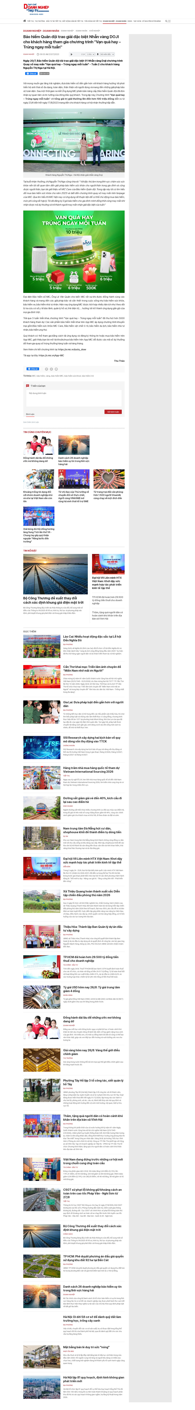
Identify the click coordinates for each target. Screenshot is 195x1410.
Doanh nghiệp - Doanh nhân (41, 30)
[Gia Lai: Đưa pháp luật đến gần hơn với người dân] (41, 712)
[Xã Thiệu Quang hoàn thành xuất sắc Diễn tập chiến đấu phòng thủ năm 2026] (41, 901)
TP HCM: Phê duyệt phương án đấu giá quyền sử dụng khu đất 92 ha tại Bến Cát (93, 1258)
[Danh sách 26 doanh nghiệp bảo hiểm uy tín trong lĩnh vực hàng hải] (74, 445)
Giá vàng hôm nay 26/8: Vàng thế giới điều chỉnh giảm (91, 1052)
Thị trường (68, 1058)
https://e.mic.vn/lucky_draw (72, 349)
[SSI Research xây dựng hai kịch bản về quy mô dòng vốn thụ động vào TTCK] (41, 747)
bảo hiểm (41, 376)
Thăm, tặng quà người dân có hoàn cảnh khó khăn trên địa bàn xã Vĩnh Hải (107, 615)
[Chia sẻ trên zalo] (51, 369)
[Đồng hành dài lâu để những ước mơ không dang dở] (38, 445)
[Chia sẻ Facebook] (31, 74)
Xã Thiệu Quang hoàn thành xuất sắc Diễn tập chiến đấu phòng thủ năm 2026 (91, 893)
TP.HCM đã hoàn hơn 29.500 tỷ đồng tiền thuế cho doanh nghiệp (107, 600)
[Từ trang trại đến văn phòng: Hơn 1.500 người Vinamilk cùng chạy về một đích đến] (109, 479)
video (129, 21)
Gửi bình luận (113, 412)
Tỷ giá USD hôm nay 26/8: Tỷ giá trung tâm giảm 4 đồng (91, 989)
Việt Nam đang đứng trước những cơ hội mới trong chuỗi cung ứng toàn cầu (93, 1161)
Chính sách (68, 1234)
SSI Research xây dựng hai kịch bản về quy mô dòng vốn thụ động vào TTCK (91, 739)
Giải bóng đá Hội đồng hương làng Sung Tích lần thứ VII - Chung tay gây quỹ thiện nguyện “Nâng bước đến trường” (38, 535)
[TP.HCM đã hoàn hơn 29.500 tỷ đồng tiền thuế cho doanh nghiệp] (41, 966)
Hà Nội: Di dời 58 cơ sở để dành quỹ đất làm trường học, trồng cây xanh (92, 1318)
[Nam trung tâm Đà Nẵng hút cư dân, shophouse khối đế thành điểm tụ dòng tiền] (41, 838)
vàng (48, 376)
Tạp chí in (137, 21)
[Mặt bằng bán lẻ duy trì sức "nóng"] (41, 1357)
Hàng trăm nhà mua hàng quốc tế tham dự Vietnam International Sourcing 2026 (91, 769)
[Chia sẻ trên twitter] (46, 369)
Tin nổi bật (30, 550)
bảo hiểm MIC (57, 376)
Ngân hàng (68, 995)
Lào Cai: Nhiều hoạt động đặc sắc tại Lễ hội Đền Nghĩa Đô (92, 638)
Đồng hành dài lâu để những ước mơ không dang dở (38, 459)
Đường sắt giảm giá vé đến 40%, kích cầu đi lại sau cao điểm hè (92, 800)
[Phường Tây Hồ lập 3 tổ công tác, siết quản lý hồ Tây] (41, 1090)
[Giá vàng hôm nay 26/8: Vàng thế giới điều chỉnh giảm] (41, 1060)
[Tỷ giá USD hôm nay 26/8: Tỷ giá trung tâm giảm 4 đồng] (41, 997)
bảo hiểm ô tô (88, 376)
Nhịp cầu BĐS (68, 1351)
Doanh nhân (81, 31)
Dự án (65, 836)
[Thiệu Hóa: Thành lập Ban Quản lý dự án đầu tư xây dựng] (41, 936)
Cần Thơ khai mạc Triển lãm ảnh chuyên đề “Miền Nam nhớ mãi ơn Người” (92, 668)
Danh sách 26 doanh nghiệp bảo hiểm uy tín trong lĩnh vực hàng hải (73, 461)
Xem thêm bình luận (31, 422)
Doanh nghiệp (67, 31)
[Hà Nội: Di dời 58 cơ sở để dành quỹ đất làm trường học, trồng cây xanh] (41, 1326)
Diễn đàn (66, 867)
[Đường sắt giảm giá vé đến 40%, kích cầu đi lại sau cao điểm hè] (41, 808)
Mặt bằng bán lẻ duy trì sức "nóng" (86, 1347)
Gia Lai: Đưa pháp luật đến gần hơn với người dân (93, 704)
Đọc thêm (29, 631)
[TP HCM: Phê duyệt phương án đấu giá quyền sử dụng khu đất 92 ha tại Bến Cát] (41, 1266)
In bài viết (45, 74)
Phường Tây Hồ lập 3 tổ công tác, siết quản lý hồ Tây (93, 1082)
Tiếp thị (30, 21)
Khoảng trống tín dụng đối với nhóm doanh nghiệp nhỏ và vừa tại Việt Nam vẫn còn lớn (38, 497)
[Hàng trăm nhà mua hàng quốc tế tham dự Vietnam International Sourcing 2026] (41, 777)
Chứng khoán (69, 746)
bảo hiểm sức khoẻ (72, 376)
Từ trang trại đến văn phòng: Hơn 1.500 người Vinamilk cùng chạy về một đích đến (108, 495)
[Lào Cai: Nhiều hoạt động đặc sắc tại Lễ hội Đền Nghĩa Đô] (41, 646)
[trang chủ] (24, 21)
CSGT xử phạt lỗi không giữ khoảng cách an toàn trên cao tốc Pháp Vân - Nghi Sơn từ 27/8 (92, 1193)
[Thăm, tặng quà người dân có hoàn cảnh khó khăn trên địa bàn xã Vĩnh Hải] (41, 1125)
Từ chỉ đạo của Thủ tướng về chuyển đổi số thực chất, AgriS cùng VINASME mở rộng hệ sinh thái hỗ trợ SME (73, 497)
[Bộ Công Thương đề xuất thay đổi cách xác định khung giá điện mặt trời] (55, 574)
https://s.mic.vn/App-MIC (51, 355)
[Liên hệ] (56, 369)
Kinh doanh (68, 806)
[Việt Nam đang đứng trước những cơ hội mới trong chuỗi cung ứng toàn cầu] (41, 1169)
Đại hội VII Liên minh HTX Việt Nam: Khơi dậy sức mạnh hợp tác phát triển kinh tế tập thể (92, 860)
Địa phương (68, 644)
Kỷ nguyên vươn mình (151, 21)
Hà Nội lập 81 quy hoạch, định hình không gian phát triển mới (93, 1379)
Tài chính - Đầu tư (70, 965)
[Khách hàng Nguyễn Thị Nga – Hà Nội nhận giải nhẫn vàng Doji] (74, 140)
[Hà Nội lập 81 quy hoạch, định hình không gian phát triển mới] (41, 1387)
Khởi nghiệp (94, 31)
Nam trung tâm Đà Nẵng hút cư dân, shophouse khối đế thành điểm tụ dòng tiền (92, 830)
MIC (34, 376)
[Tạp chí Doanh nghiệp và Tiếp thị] (36, 8)
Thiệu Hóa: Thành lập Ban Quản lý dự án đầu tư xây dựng (92, 928)
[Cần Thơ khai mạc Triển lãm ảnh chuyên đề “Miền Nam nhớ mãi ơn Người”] (41, 676)
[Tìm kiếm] (166, 21)
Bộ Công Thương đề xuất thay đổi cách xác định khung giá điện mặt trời (53, 600)
